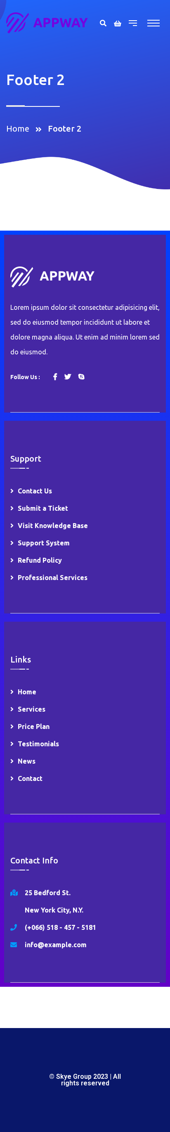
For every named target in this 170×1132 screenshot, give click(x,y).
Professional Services (52, 577)
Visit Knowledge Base (53, 525)
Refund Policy (40, 560)
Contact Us (35, 491)
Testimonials (38, 744)
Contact (30, 778)
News (26, 761)
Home (19, 128)
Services (31, 709)
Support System (44, 543)
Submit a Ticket (43, 508)
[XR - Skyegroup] (47, 22)
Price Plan (34, 726)
